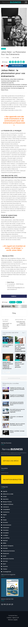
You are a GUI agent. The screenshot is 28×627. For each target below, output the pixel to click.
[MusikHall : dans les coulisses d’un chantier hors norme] (6, 425)
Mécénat (5, 540)
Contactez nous (12, 615)
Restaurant (6, 553)
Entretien (5, 522)
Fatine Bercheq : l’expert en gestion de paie (20, 323)
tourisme (5, 342)
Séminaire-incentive (8, 558)
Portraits (3, 48)
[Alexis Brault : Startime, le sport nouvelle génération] (20, 357)
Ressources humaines (9, 551)
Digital (4, 514)
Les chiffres (6, 538)
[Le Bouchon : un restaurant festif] (6, 418)
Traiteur (5, 569)
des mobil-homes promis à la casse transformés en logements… (17, 411)
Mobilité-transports (8, 545)
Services (5, 561)
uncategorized (7, 571)
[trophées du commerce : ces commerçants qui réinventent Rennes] (6, 389)
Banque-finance (7, 501)
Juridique (5, 535)
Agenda (5, 491)
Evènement (6, 527)
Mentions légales (13, 619)
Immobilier (6, 532)
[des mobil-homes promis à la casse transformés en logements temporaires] (6, 411)
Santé (4, 556)
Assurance (5, 499)
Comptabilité (6, 509)
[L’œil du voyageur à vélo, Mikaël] (8, 340)
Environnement (7, 525)
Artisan (5, 496)
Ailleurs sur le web (8, 494)
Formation (6, 530)
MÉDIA (4, 543)
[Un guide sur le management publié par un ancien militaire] (6, 396)
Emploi (5, 520)
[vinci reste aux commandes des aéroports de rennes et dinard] (6, 404)
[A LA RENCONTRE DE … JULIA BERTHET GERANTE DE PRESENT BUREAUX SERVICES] (20, 340)
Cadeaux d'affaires (8, 504)
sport (4, 564)
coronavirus (6, 512)
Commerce (6, 507)
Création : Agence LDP (13, 617)
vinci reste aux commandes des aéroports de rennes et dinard (17, 403)
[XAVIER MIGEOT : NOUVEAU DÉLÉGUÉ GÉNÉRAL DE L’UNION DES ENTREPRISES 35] (8, 357)
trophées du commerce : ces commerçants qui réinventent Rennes (17, 389)
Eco (4, 517)
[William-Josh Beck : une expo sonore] (6, 432)
